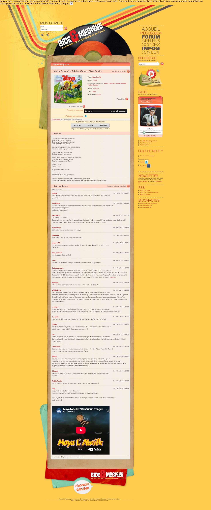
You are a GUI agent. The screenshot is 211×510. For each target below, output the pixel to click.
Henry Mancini (146, 102)
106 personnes (56, 119)
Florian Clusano (93, 85)
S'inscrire (43, 32)
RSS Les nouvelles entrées (149, 192)
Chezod (55, 371)
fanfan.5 (55, 317)
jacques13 (56, 243)
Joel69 (54, 324)
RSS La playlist (145, 194)
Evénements (84, 499)
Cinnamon (56, 346)
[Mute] (117, 111)
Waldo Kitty (56, 290)
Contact (103, 499)
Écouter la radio (150, 136)
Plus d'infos (121, 99)
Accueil (61, 499)
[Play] (86, 111)
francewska (56, 227)
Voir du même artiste (119, 71)
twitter (142, 162)
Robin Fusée (57, 381)
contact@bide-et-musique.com (98, 500)
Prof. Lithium (57, 253)
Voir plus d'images (75, 106)
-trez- (54, 260)
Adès (94, 91)
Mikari (54, 356)
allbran (54, 193)
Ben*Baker (56, 215)
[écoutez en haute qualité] (47, 36)
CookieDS (56, 203)
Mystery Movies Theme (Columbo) (147, 99)
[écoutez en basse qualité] (42, 36)
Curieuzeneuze (57, 268)
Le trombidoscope (146, 205)
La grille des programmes (148, 141)
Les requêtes (144, 145)
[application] (105, 111)
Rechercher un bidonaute (148, 203)
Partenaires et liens (114, 499)
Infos (98, 499)
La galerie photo (145, 207)
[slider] (123, 111)
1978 (95, 80)
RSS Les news (145, 190)
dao (53, 334)
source (112, 277)
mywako (55, 307)
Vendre (90, 125)
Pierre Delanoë (109, 83)
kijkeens (55, 282)
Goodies (92, 499)
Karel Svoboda (121, 83)
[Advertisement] (102, 12)
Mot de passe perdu (53, 32)
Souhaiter (103, 125)
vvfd (53, 388)
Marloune (55, 235)
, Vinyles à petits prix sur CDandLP (90, 129)
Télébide (150, 129)
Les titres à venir (145, 143)
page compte (142, 181)
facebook (143, 166)
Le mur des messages (147, 156)
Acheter (77, 125)
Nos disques (69, 499)
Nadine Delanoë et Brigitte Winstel (70, 71)
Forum (76, 499)
